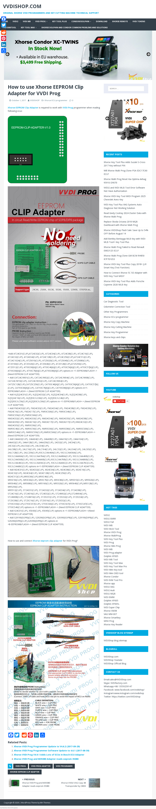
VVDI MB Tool (111, 559)
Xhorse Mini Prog (112, 545)
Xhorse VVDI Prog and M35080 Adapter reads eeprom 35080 (46, 758)
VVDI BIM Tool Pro (113, 580)
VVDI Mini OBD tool (113, 573)
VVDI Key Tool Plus (113, 539)
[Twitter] (4, 25)
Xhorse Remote (120, 21)
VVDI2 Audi (109, 590)
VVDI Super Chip (112, 607)
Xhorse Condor (111, 576)
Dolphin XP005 (111, 556)
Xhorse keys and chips (115, 337)
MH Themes (45, 802)
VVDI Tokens (139, 21)
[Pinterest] (4, 38)
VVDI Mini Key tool (113, 569)
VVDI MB (27, 21)
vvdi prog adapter (40, 766)
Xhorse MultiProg (112, 535)
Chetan (8, 807)
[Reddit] (4, 32)
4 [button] (128, 100)
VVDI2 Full (109, 522)
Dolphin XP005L (111, 603)
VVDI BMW (109, 597)
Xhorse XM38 (110, 610)
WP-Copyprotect (14, 807)
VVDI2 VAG (109, 586)
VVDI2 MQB (109, 593)
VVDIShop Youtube (113, 660)
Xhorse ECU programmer (55, 100)
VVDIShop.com (111, 656)
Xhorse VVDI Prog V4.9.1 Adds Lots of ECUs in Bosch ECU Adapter (49, 754)
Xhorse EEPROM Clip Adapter (23, 107)
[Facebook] (4, 19)
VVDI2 (15, 21)
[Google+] (4, 28)
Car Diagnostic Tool (113, 301)
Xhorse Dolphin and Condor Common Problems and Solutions (74, 27)
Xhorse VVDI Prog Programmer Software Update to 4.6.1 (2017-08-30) (51, 750)
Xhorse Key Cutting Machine (117, 327)
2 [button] (121, 100)
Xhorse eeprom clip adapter (47, 540)
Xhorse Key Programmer (116, 332)
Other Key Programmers (116, 311)
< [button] (7, 54)
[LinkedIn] (4, 44)
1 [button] (117, 100)
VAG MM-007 (110, 614)
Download (101, 21)
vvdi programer (64, 766)
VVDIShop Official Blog (115, 663)
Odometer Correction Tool (117, 306)
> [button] (148, 54)
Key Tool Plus (59, 21)
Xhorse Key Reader (113, 624)
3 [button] (124, 100)
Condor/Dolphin (80, 21)
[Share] (4, 51)
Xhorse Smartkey (112, 617)
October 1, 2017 (19, 100)
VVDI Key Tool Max (113, 563)
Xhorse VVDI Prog (112, 532)
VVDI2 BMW (110, 518)
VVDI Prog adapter (113, 552)
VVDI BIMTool (9, 27)
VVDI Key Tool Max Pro (115, 566)
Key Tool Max (28, 27)
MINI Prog (109, 620)
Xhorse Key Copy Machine (116, 321)
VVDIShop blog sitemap (115, 640)
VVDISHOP (35, 100)
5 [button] (131, 100)
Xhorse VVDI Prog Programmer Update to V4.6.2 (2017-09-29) (47, 746)
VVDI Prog (40, 21)
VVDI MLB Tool (111, 528)
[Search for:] (126, 88)
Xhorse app (109, 583)
